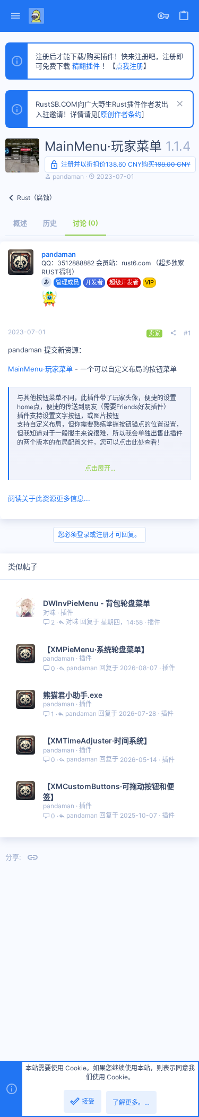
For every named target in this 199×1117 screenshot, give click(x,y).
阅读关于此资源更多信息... (49, 498)
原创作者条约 (121, 114)
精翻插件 (86, 66)
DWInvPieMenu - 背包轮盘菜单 (96, 603)
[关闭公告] (178, 104)
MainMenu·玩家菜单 (40, 369)
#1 (187, 333)
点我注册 (129, 66)
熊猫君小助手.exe (72, 694)
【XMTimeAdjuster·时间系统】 (97, 740)
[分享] (173, 333)
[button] (15, 16)
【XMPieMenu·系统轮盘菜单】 (96, 649)
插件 (66, 613)
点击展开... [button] (100, 468)
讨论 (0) (85, 223)
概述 (20, 223)
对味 (49, 613)
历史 (50, 223)
